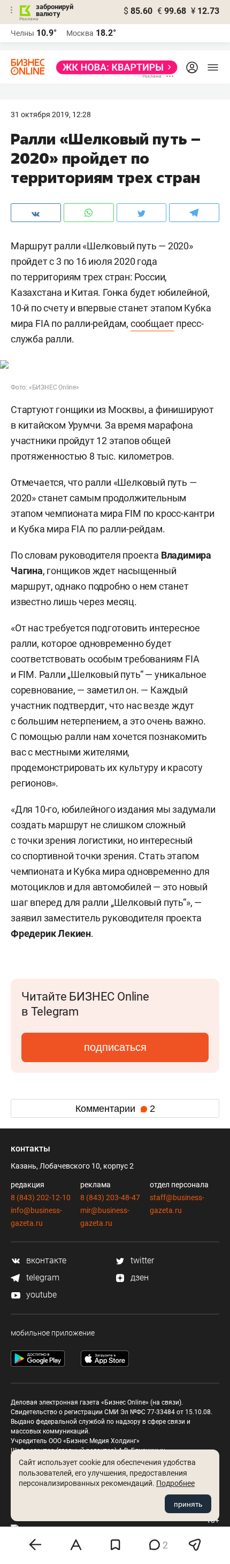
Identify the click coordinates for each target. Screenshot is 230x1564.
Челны (22, 33)
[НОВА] (114, 67)
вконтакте (45, 1260)
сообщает (152, 323)
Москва (80, 33)
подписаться (115, 1047)
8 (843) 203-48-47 (110, 1197)
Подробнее (175, 1483)
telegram (41, 1277)
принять (188, 1504)
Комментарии (115, 1108)
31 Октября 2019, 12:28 (51, 114)
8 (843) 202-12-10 (41, 1197)
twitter (141, 1260)
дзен (138, 1277)
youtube (40, 1295)
